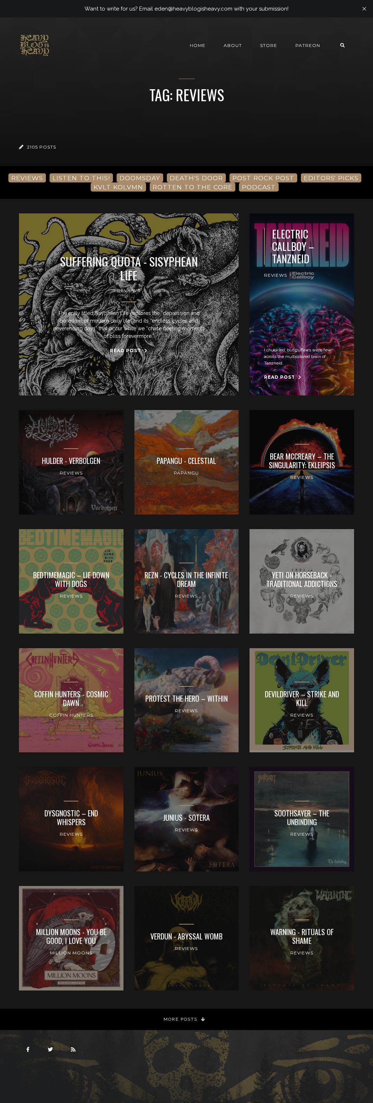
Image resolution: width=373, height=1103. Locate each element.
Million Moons (71, 953)
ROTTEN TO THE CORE (192, 187)
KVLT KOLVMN (118, 187)
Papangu (186, 473)
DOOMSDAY (139, 178)
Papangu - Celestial (186, 460)
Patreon (307, 45)
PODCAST (259, 187)
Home (197, 45)
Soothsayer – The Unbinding (301, 817)
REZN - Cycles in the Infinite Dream (186, 579)
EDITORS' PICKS (331, 178)
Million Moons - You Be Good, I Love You (71, 936)
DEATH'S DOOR (196, 178)
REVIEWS (27, 178)
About (233, 45)
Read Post (126, 350)
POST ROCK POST (263, 178)
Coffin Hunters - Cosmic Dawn (71, 698)
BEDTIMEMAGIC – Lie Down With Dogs (71, 579)
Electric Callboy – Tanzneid (293, 246)
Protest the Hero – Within (186, 698)
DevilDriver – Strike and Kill (302, 698)
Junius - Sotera (186, 817)
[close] (364, 9)
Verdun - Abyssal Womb (186, 936)
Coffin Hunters (71, 715)
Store (268, 45)
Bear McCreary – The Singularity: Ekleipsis (302, 460)
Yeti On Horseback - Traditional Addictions (301, 579)
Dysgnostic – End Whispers (71, 817)
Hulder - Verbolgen (71, 460)
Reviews (128, 290)
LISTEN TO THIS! (81, 178)
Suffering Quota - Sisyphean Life (129, 269)
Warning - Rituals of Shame (302, 936)
